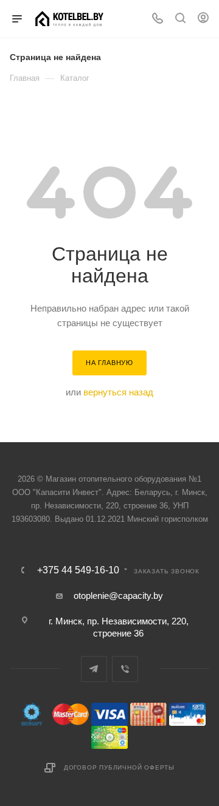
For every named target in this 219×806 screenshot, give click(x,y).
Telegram (94, 669)
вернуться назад (118, 392)
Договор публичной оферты (119, 767)
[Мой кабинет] (203, 19)
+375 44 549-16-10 (78, 570)
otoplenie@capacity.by (118, 595)
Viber (125, 669)
